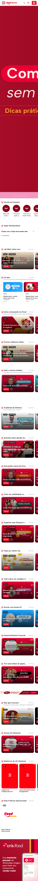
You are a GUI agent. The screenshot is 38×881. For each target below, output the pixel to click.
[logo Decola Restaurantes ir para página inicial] (11, 3)
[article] (17, 260)
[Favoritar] (11, 266)
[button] (3, 3)
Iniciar (6, 266)
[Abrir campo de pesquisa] (24, 3)
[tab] (13, 196)
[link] (19, 102)
